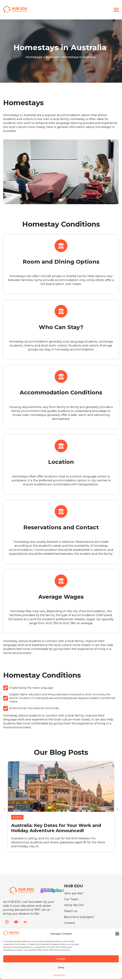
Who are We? (73, 893)
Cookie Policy (59, 975)
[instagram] (6, 922)
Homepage (34, 57)
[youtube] (16, 922)
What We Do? (74, 905)
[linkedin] (25, 922)
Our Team (71, 899)
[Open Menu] (116, 9)
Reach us (70, 911)
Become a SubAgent (79, 917)
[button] (117, 933)
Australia (52, 57)
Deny (61, 967)
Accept (61, 958)
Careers (69, 923)
